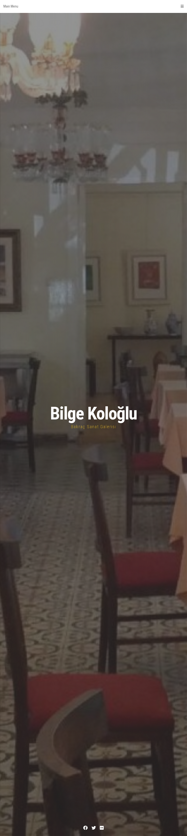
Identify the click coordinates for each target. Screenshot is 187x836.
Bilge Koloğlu (93, 413)
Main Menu (10, 6)
